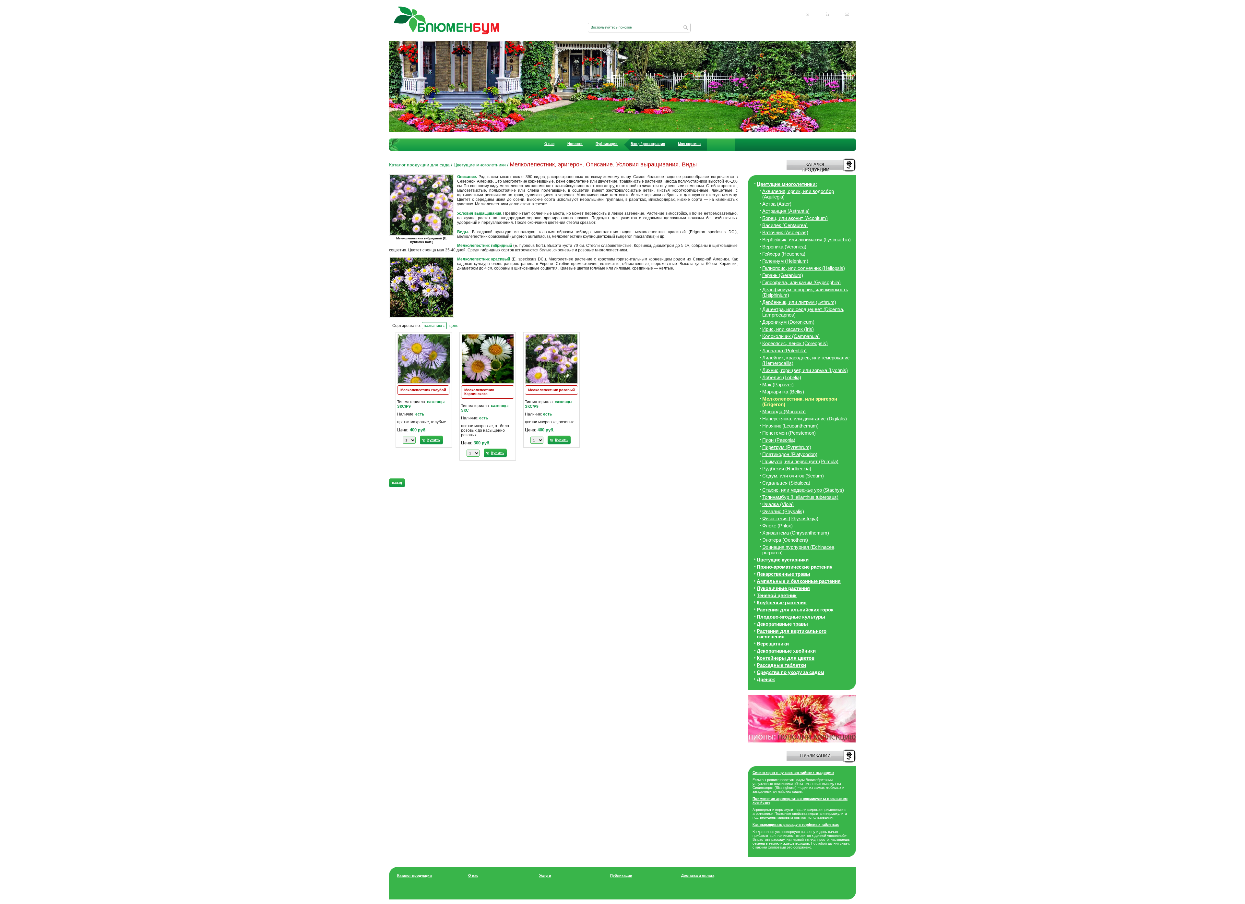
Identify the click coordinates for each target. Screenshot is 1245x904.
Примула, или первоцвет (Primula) (800, 461)
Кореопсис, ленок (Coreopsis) (795, 343)
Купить (433, 440)
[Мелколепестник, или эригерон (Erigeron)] (423, 235)
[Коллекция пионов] (802, 741)
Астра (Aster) (776, 204)
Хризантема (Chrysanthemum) (795, 533)
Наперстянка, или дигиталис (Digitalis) (804, 418)
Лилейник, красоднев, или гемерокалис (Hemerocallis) (806, 360)
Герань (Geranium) (782, 275)
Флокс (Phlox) (777, 525)
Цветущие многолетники (480, 164)
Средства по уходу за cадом (790, 672)
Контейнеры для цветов (785, 658)
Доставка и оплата (697, 875)
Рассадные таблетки (781, 665)
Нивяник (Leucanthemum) (790, 425)
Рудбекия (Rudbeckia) (786, 468)
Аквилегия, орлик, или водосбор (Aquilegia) (798, 193)
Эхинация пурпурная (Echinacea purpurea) (798, 549)
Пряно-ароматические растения (795, 567)
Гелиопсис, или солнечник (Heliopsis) (803, 268)
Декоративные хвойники (786, 651)
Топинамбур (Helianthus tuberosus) (800, 497)
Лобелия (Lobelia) (781, 377)
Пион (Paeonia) (778, 440)
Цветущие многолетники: (787, 184)
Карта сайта (827, 14)
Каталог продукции (414, 875)
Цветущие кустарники (783, 559)
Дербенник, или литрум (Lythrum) (799, 302)
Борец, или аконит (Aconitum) (795, 218)
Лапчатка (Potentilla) (784, 350)
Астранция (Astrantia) (786, 211)
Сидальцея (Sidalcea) (786, 483)
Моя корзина (689, 144)
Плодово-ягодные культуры (791, 617)
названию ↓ (434, 325)
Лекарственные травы (783, 574)
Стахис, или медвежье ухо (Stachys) (803, 490)
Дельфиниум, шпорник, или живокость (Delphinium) (805, 292)
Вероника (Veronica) (784, 246)
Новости (575, 144)
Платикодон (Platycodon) (789, 454)
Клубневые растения (782, 602)
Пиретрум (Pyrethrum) (786, 447)
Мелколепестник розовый (551, 390)
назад (397, 483)
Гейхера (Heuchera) (783, 254)
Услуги (545, 875)
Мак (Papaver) (778, 384)
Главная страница (807, 14)
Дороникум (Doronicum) (788, 322)
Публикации (607, 144)
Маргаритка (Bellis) (783, 391)
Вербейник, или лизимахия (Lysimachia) (806, 239)
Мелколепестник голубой (423, 390)
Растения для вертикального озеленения (791, 633)
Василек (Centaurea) (785, 225)
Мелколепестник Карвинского (479, 392)
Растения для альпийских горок (795, 609)
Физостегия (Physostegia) (790, 518)
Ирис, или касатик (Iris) (788, 329)
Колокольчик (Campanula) (791, 336)
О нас (549, 144)
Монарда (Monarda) (784, 411)
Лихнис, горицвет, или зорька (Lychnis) (805, 370)
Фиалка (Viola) (778, 504)
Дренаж (766, 679)
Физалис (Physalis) (783, 511)
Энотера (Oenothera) (785, 540)
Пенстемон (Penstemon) (789, 433)
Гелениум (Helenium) (785, 261)
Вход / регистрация (648, 144)
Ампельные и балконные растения (799, 581)
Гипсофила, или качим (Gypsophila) (801, 282)
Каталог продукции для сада (419, 164)
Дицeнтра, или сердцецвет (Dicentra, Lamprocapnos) (803, 312)
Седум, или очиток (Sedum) (793, 475)
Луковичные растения (783, 588)
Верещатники (773, 643)
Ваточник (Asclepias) (785, 232)
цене (453, 325)
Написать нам (847, 14)
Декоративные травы (782, 624)
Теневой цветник (777, 595)
